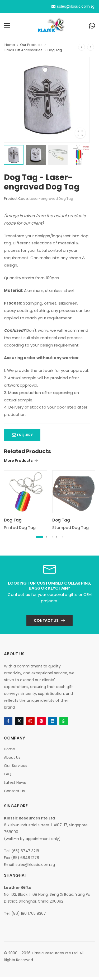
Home (9, 44)
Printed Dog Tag (20, 527)
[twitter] (19, 721)
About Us (12, 757)
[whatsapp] (63, 721)
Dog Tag (55, 50)
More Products (18, 461)
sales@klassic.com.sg (76, 6)
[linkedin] (52, 721)
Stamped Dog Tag (70, 527)
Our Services (15, 765)
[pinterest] (41, 721)
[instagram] (30, 721)
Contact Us (46, 620)
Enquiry (24, 435)
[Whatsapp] (92, 25)
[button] (39, 537)
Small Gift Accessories (23, 50)
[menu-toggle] (7, 25)
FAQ (7, 774)
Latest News (15, 782)
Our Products (31, 44)
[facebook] (8, 721)
